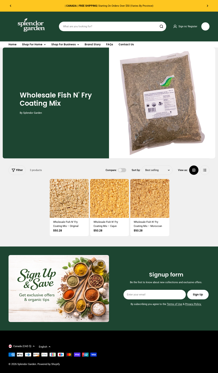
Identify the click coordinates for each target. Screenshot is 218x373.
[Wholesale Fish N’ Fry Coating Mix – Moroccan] (149, 198)
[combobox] (112, 26)
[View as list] (204, 170)
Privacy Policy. (193, 304)
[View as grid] (194, 170)
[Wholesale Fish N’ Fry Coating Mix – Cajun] (109, 198)
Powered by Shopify (48, 364)
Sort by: (136, 170)
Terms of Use (174, 304)
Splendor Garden (26, 364)
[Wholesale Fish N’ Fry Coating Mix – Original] (69, 198)
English (43, 346)
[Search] (161, 26)
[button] (11, 6)
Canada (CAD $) (22, 346)
